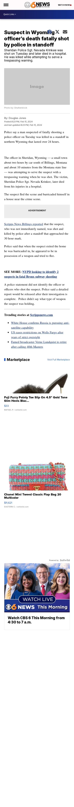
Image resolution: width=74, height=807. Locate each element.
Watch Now (64, 5)
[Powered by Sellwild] (65, 560)
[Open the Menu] (6, 5)
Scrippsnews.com (41, 315)
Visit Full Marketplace (58, 359)
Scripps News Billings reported (23, 224)
